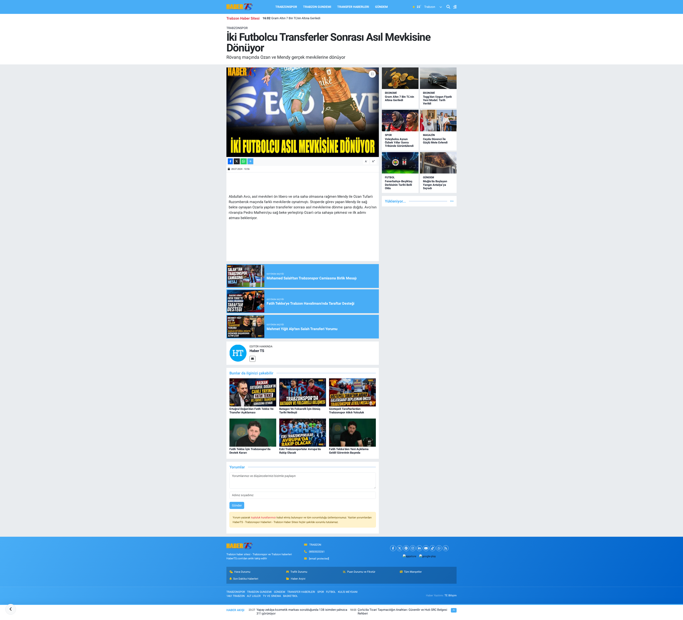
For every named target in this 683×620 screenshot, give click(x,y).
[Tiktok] (432, 548)
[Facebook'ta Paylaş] (230, 161)
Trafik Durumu (298, 571)
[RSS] (446, 548)
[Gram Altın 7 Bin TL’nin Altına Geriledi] (400, 78)
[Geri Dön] (10, 609)
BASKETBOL (290, 596)
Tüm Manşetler (413, 571)
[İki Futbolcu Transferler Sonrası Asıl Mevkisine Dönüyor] (302, 112)
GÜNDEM (381, 7)
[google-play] (427, 556)
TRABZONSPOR (286, 7)
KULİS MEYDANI (348, 591)
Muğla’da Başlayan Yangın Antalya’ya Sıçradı (435, 185)
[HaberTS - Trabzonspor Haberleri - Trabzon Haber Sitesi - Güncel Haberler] (239, 6)
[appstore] (409, 556)
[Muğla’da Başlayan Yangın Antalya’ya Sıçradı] (438, 163)
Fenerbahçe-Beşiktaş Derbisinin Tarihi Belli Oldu (398, 185)
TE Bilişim (450, 595)
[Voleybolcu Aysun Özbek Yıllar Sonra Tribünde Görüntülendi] (400, 120)
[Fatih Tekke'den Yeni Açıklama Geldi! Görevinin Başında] (352, 432)
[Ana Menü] (453, 7)
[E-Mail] (252, 359)
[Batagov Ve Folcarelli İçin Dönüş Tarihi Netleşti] (302, 392)
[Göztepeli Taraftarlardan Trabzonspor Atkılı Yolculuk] (352, 392)
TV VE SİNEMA (272, 596)
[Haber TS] (238, 353)
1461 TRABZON (235, 596)
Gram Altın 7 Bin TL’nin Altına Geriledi (291, 18)
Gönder (237, 505)
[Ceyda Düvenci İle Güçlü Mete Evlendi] (438, 120)
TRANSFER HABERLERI (353, 7)
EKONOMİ (391, 92)
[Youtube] (426, 548)
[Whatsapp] (439, 548)
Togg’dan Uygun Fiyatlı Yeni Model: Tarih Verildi (437, 100)
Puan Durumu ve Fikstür (361, 571)
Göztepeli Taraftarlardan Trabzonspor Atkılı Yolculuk (346, 410)
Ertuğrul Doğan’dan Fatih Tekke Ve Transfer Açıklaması (251, 410)
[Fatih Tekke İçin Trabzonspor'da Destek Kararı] (252, 432)
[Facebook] (393, 548)
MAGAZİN (429, 135)
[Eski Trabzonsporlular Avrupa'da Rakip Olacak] (302, 432)
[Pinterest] (406, 548)
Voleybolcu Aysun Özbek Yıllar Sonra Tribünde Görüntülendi (399, 142)
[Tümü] (452, 201)
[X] (400, 548)
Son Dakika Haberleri (245, 578)
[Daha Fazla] (250, 161)
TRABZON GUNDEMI (317, 7)
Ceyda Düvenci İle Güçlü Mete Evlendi (435, 140)
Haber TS (257, 351)
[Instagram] (413, 548)
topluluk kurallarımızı (264, 517)
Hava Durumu (242, 571)
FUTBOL (390, 177)
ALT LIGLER (254, 596)
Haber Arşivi (298, 578)
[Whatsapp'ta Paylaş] (243, 161)
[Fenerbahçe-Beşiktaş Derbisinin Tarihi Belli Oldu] (400, 163)
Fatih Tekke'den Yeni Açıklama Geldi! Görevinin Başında (349, 450)
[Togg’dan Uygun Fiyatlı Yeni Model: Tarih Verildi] (438, 78)
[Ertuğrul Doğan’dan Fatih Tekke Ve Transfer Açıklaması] (252, 392)
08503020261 (317, 551)
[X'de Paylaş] (237, 161)
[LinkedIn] (419, 548)
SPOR (388, 135)
